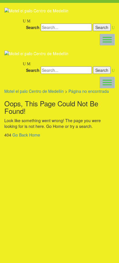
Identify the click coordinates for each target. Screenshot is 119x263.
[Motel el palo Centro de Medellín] (36, 10)
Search (33, 27)
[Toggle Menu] (107, 40)
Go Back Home (26, 135)
